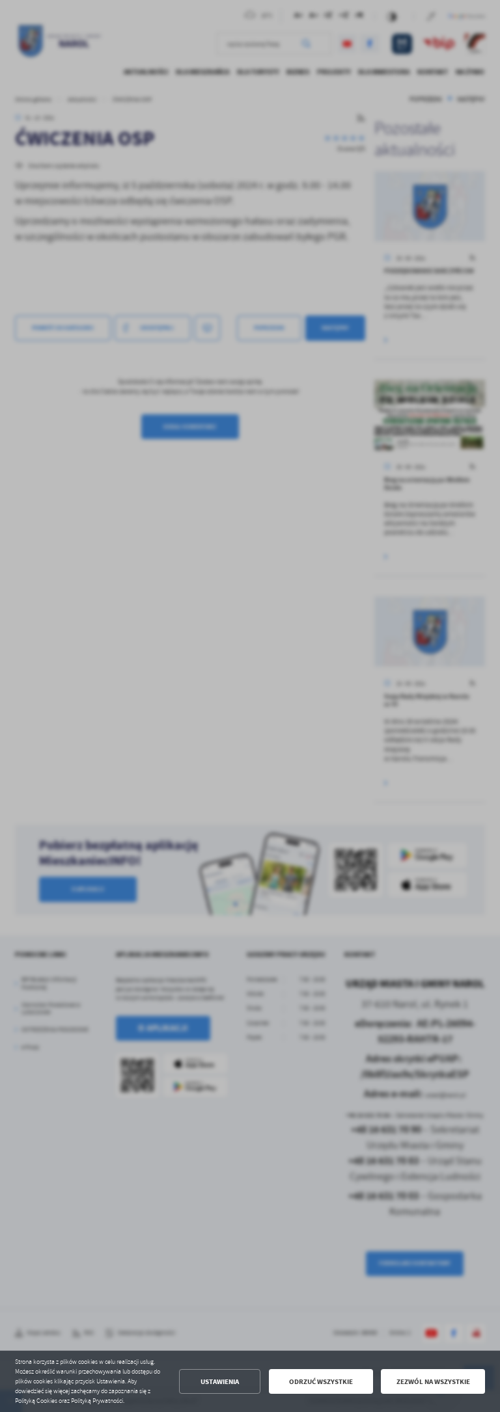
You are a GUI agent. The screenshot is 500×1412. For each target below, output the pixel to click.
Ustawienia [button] (220, 1382)
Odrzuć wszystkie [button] (321, 1382)
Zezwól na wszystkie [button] (433, 1382)
